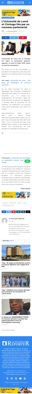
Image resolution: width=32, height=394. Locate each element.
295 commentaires (7, 33)
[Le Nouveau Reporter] (16, 2)
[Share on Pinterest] (23, 37)
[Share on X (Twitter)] (14, 37)
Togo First (15, 96)
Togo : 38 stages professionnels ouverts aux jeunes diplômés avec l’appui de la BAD (16, 264)
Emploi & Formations (8, 17)
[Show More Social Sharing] (28, 37)
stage (19, 202)
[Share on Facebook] (6, 37)
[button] (27, 161)
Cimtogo (4, 202)
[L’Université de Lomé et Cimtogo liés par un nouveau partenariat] (16, 48)
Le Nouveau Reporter (12, 31)
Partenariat (13, 202)
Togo (24, 202)
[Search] (29, 2)
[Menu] (3, 2)
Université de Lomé (7, 205)
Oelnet (17, 384)
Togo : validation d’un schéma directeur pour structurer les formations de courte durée (16, 291)
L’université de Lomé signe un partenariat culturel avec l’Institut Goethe (16, 160)
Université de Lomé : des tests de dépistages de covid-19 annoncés (16, 83)
